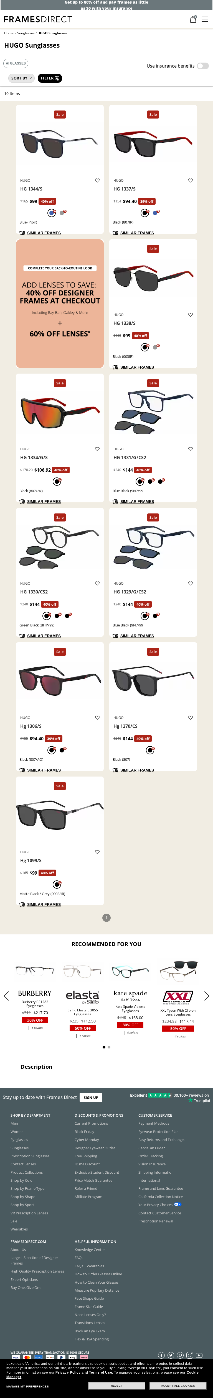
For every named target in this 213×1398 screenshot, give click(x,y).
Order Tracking (150, 1155)
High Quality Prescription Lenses (37, 1271)
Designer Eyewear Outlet (95, 1147)
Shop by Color (22, 1180)
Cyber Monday (87, 1139)
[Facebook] (161, 1355)
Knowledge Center (90, 1249)
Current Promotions (91, 1123)
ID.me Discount (87, 1163)
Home (9, 33)
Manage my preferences (27, 1386)
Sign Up (91, 1097)
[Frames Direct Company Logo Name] (38, 18)
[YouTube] (199, 1355)
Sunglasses (26, 33)
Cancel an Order (151, 1147)
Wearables (19, 1229)
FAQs (79, 1257)
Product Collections (27, 1172)
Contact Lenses (23, 1163)
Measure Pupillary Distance (97, 1290)
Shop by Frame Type (27, 1188)
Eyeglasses (19, 1139)
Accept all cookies (178, 1385)
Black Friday (84, 1131)
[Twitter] (171, 1355)
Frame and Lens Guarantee (160, 1188)
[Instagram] (189, 1355)
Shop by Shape (23, 1196)
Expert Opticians (24, 1279)
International (149, 1180)
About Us (18, 1249)
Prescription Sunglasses (30, 1155)
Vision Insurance (152, 1163)
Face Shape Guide (89, 1298)
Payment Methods (153, 1123)
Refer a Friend (86, 1188)
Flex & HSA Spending (92, 1339)
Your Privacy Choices (155, 1204)
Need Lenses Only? (90, 1314)
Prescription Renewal (155, 1221)
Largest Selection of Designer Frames (34, 1260)
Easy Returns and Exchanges (161, 1139)
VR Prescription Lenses (29, 1212)
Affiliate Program (88, 1196)
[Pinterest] (180, 1355)
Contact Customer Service (159, 1212)
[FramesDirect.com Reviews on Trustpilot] (167, 1097)
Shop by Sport (22, 1204)
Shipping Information (156, 1172)
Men (14, 1123)
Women (17, 1131)
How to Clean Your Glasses (96, 1281)
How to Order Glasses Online (98, 1273)
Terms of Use (100, 1372)
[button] (207, 996)
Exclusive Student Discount (97, 1172)
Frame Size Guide (89, 1306)
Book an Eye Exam (90, 1330)
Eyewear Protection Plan (158, 1131)
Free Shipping (86, 1155)
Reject (117, 1385)
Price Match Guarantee (93, 1180)
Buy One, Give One (26, 1287)
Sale (14, 1221)
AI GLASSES (16, 63)
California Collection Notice (160, 1196)
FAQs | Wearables (89, 1265)
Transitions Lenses (90, 1322)
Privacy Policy (67, 1372)
